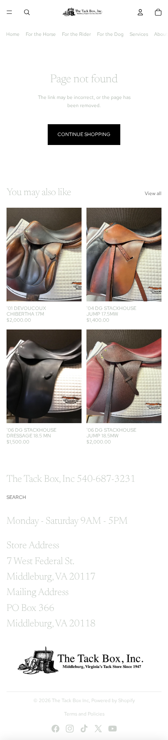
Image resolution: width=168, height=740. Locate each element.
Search (16, 497)
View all (153, 193)
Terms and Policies (84, 714)
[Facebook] (55, 728)
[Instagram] (70, 728)
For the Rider (76, 34)
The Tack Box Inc (70, 700)
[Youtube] (112, 728)
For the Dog (110, 34)
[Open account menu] (140, 12)
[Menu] (9, 12)
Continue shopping (84, 134)
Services (139, 34)
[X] (98, 728)
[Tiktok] (84, 728)
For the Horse (41, 34)
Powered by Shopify (113, 700)
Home (13, 34)
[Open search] (27, 12)
